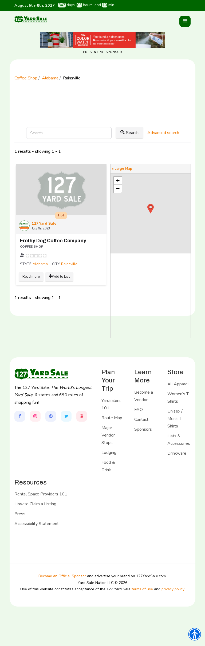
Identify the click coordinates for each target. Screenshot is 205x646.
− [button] (118, 188)
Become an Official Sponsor (62, 576)
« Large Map (122, 168)
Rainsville (69, 264)
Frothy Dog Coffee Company (53, 240)
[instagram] (35, 416)
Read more (31, 276)
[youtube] (81, 416)
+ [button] (118, 180)
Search (132, 133)
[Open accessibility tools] (194, 634)
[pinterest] (50, 416)
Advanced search (163, 133)
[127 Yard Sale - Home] (30, 19)
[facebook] (19, 416)
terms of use (142, 589)
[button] (185, 21)
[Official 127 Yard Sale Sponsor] (102, 40)
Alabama (40, 264)
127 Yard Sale (44, 223)
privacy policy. (173, 589)
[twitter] (66, 416)
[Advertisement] (102, 111)
